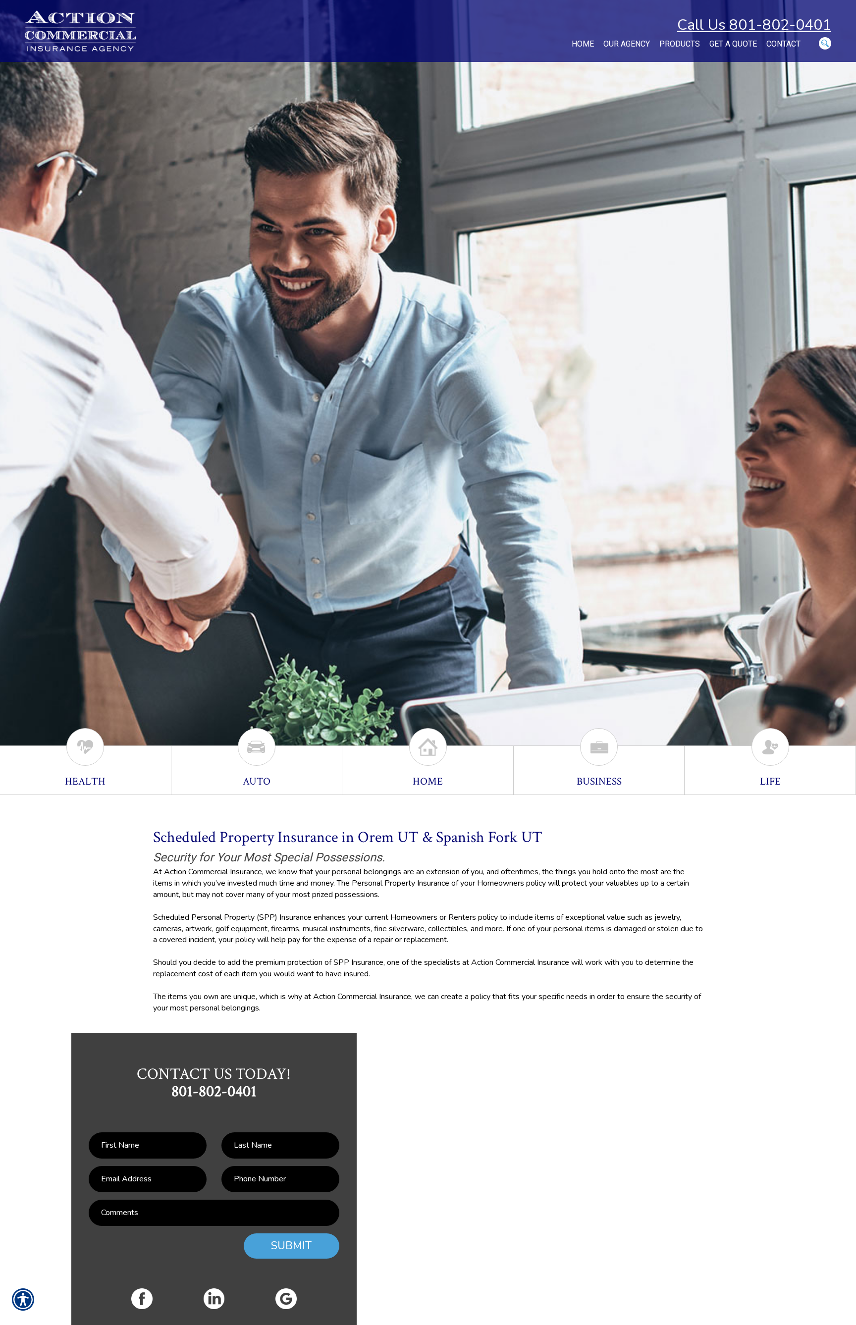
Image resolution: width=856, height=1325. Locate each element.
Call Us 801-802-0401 (754, 25)
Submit (291, 1245)
